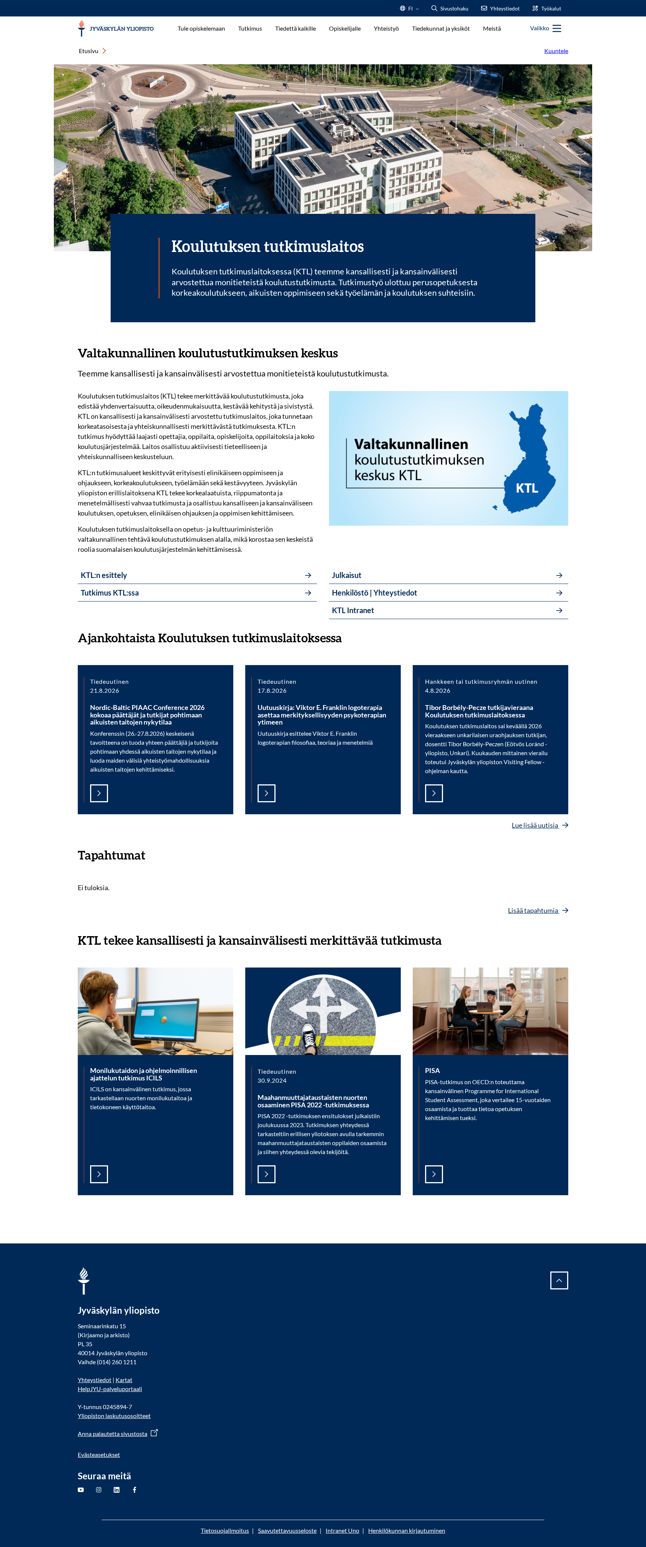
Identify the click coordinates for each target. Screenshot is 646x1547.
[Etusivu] (116, 28)
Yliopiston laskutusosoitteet (114, 1415)
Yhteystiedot (94, 1379)
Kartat (124, 1379)
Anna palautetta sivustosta (112, 1433)
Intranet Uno (342, 1530)
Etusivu (88, 50)
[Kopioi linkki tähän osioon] (345, 352)
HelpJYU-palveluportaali (110, 1388)
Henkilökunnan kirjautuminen (406, 1530)
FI (410, 10)
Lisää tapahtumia (533, 910)
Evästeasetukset (99, 1454)
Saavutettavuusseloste (287, 1530)
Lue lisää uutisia (535, 825)
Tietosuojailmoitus (225, 1530)
